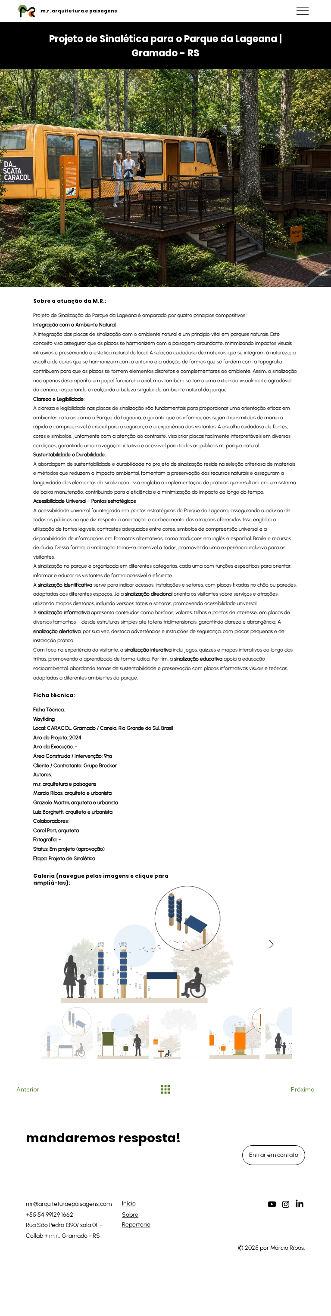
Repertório (136, 1224)
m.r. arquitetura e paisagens (79, 11)
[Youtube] (272, 1204)
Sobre (130, 1214)
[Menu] (303, 11)
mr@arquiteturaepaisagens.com (69, 1204)
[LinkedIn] (299, 1204)
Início (129, 1203)
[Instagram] (285, 1204)
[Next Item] (271, 944)
